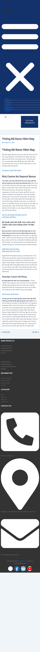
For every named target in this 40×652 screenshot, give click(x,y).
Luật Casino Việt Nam (9, 217)
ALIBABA (7, 12)
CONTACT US (8, 10)
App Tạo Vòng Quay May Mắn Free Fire (14, 215)
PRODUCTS (8, 5)
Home (6, 1)
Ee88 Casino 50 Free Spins (10, 249)
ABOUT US (7, 3)
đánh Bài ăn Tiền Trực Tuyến (11, 251)
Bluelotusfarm (22, 561)
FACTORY (7, 8)
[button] (20, 57)
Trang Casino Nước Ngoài (10, 294)
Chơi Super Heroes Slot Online (11, 170)
